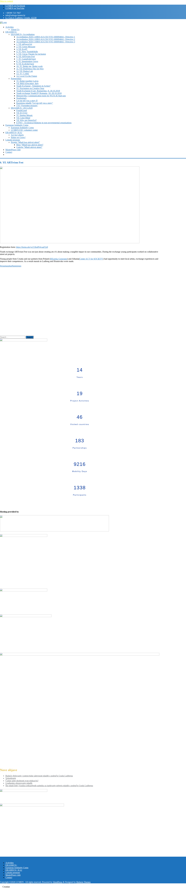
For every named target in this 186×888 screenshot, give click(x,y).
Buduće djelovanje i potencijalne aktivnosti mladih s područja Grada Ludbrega (39, 776)
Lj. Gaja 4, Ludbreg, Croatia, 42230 (20, 18)
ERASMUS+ (11, 865)
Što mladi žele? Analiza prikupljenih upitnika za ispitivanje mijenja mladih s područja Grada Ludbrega (49, 785)
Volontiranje (10, 778)
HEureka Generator (58, 259)
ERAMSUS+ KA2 (13, 870)
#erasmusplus (6, 266)
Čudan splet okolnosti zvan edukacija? (21, 781)
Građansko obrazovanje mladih (18, 783)
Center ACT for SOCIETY (91, 259)
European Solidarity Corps (16, 867)
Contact (8, 877)
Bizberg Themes (83, 882)
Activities (9, 863)
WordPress (57, 882)
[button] (93, 887)
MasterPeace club (13, 875)
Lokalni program (12, 872)
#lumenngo (16, 266)
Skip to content (6, 1)
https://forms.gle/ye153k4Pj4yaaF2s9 (32, 247)
